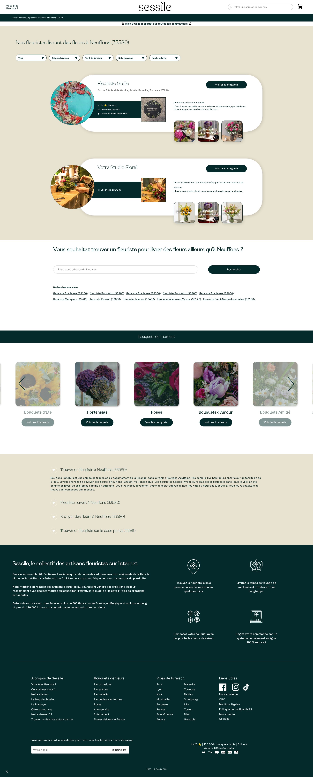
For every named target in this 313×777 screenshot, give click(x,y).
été (255, 481)
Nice (159, 694)
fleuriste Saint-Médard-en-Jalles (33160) (229, 299)
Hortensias (38, 412)
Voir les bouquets (38, 422)
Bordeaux (162, 704)
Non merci (14, 760)
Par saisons (101, 689)
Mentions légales (229, 704)
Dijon (187, 714)
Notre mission (39, 694)
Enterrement (101, 714)
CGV (222, 699)
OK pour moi (60, 760)
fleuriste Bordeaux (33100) (70, 293)
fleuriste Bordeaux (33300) (143, 293)
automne (108, 485)
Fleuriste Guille (113, 83)
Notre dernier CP (41, 714)
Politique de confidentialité (235, 709)
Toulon (188, 709)
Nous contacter (228, 694)
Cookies (224, 718)
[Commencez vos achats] (301, 7)
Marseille (189, 684)
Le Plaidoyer (39, 704)
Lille (186, 704)
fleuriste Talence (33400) (139, 299)
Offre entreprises (41, 709)
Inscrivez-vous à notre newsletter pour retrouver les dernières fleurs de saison (82, 740)
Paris (159, 684)
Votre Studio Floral (117, 167)
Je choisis (37, 760)
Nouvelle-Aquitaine (178, 477)
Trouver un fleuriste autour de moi (52, 719)
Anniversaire (101, 709)
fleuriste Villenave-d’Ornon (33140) (179, 299)
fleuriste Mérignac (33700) (70, 299)
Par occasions (102, 684)
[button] (7, 771)
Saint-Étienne (164, 714)
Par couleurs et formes (108, 699)
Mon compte (227, 714)
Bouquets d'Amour (156, 412)
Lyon (159, 689)
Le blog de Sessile (42, 699)
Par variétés (101, 694)
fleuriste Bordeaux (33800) (180, 293)
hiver (67, 485)
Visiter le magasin (226, 84)
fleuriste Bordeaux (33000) (216, 293)
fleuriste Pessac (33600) (105, 299)
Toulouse (189, 689)
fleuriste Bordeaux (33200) (107, 293)
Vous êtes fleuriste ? (43, 684)
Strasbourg (191, 699)
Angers (160, 719)
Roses (97, 412)
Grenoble (189, 719)
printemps (82, 485)
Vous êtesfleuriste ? (12, 7)
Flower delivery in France (109, 719)
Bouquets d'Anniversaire (275, 412)
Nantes (188, 694)
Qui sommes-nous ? (43, 689)
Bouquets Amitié (216, 412)
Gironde (142, 477)
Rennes (160, 709)
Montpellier (163, 699)
